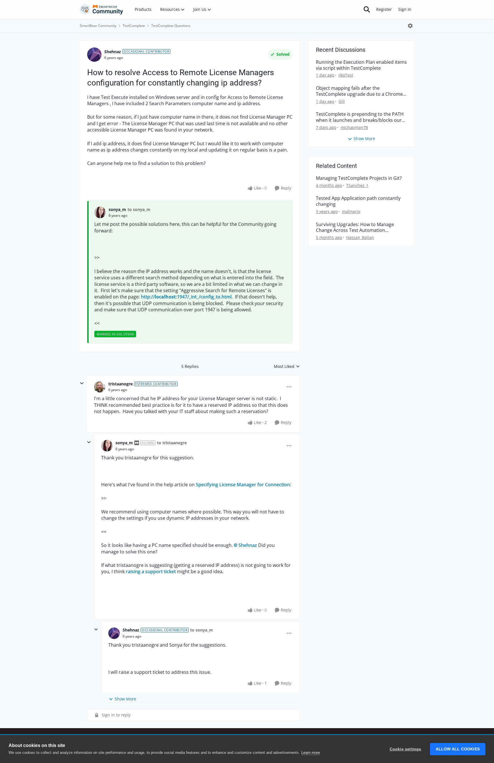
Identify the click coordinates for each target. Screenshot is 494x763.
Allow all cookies (458, 749)
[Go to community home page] (101, 9)
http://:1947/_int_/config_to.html (186, 297)
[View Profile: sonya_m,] (100, 212)
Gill (341, 101)
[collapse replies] (81, 383)
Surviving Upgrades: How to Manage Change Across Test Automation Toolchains (355, 228)
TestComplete (134, 25)
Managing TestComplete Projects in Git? (359, 178)
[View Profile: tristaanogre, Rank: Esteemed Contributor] (99, 387)
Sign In (404, 9)
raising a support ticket (151, 571)
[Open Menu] (410, 26)
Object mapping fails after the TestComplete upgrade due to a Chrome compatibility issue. (359, 91)
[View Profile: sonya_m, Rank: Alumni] (107, 445)
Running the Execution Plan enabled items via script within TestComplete (361, 65)
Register (384, 9)
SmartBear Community (98, 25)
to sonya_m (139, 209)
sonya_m (117, 209)
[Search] (366, 9)
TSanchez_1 (357, 185)
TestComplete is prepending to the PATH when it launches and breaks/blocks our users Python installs (360, 117)
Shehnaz (112, 51)
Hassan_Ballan (360, 237)
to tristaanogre (172, 442)
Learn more (310, 752)
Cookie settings (405, 749)
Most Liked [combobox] (287, 366)
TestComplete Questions (170, 25)
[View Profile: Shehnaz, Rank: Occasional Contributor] (94, 54)
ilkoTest (345, 75)
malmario (351, 211)
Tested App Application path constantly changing (358, 201)
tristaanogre (120, 384)
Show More (125, 699)
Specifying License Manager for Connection (243, 484)
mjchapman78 (354, 127)
